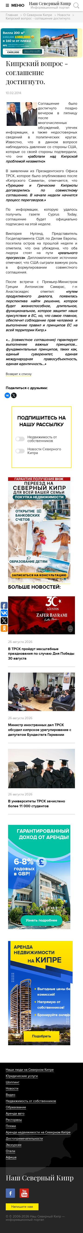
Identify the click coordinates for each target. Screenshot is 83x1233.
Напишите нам (22, 1207)
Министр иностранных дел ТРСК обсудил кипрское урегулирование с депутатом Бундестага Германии (39, 730)
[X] (14, 395)
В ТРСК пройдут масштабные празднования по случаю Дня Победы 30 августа (41, 654)
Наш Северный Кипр (50, 5)
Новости (63, 15)
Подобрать (41, 1036)
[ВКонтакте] (7, 395)
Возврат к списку (19, 374)
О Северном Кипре (37, 15)
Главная (12, 15)
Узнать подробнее (41, 920)
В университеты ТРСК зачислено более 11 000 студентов (36, 803)
